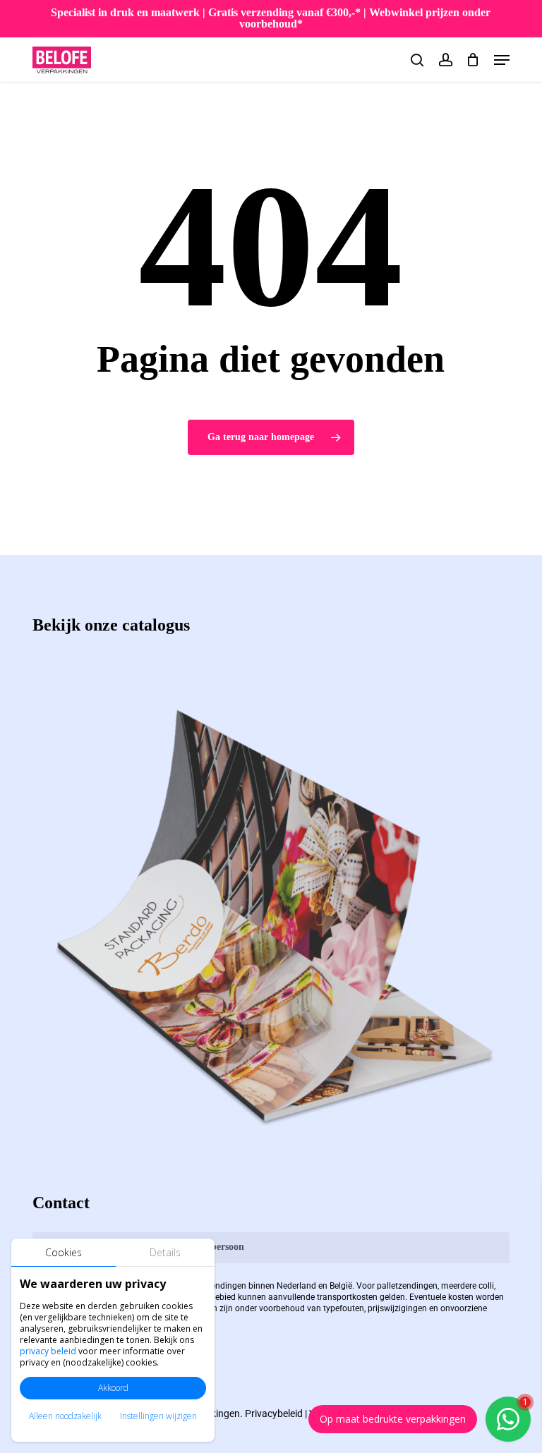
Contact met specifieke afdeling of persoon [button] (153, 1246)
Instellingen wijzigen (158, 1416)
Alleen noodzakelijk (65, 1416)
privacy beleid (48, 1351)
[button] (502, 60)
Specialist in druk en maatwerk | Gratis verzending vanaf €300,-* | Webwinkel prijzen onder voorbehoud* (270, 18)
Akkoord (113, 1388)
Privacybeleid (274, 1413)
